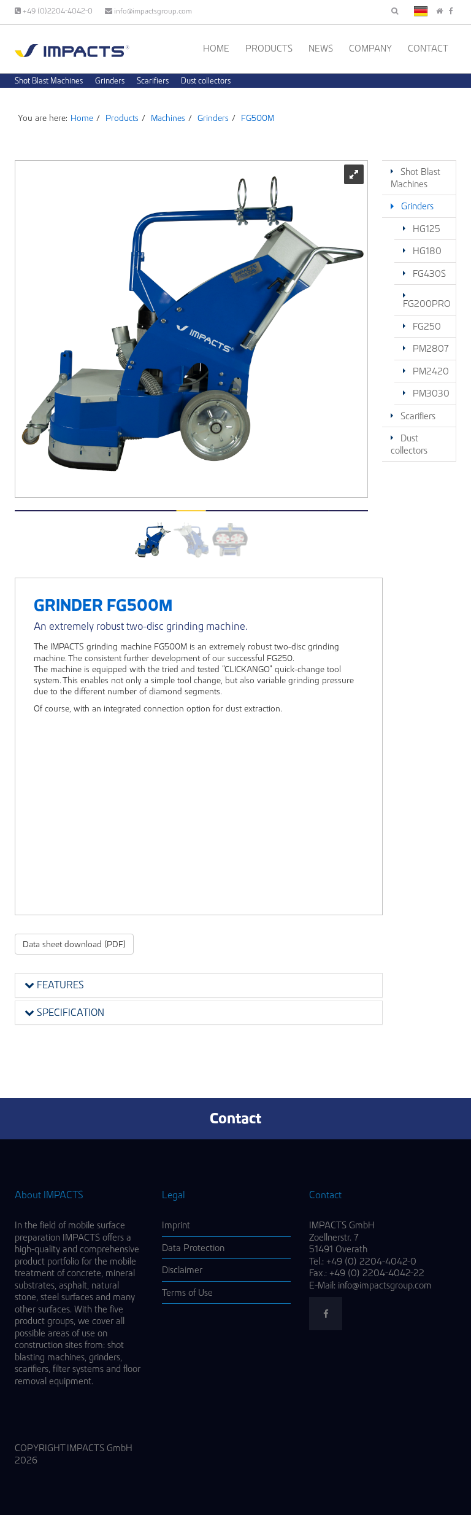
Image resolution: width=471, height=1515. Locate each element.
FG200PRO (427, 303)
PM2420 (431, 371)
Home (216, 48)
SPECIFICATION (69, 1012)
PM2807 (431, 348)
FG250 (427, 326)
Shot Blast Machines (49, 80)
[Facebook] (451, 10)
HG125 (426, 228)
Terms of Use (187, 1292)
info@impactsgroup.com (152, 10)
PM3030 (431, 393)
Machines (168, 117)
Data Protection (193, 1247)
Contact (428, 48)
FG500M (257, 117)
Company (370, 48)
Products (269, 48)
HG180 (427, 251)
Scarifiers (153, 80)
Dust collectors (206, 80)
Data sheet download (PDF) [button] (74, 944)
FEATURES (59, 984)
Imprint (176, 1225)
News (320, 48)
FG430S (429, 273)
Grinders (109, 80)
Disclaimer (182, 1270)
